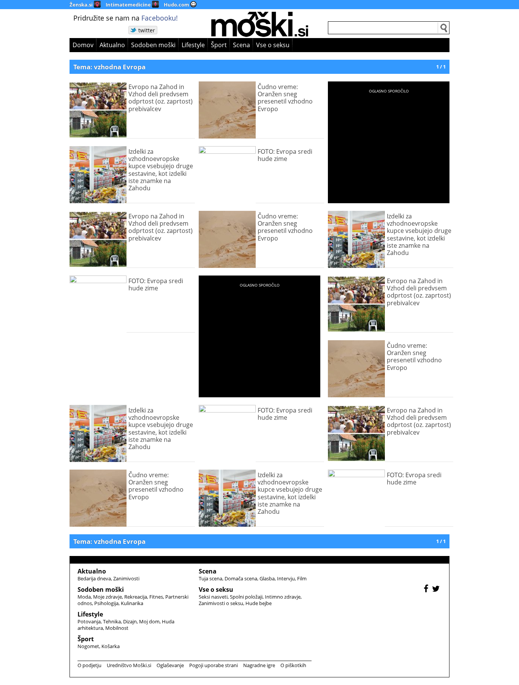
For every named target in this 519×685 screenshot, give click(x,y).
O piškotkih (293, 665)
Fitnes (156, 596)
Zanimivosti (126, 578)
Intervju (286, 578)
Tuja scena (210, 578)
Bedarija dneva (94, 578)
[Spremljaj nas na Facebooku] (427, 589)
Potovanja (89, 621)
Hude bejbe (258, 603)
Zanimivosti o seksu (221, 603)
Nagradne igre (259, 665)
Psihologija (106, 603)
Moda (84, 596)
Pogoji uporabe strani (213, 665)
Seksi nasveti (213, 596)
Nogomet (88, 646)
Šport (219, 45)
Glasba (267, 578)
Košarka (110, 646)
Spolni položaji (246, 596)
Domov (83, 45)
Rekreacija (135, 596)
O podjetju (89, 665)
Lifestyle (193, 45)
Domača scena (241, 578)
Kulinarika (132, 603)
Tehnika (112, 621)
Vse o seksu (273, 45)
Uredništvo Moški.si (129, 665)
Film (302, 578)
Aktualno (112, 45)
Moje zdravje (107, 596)
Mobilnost (116, 627)
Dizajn (130, 621)
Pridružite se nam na (125, 17)
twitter (146, 30)
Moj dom (149, 621)
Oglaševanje (170, 665)
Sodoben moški (153, 45)
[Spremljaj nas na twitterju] (436, 589)
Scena (241, 45)
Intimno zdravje (283, 596)
